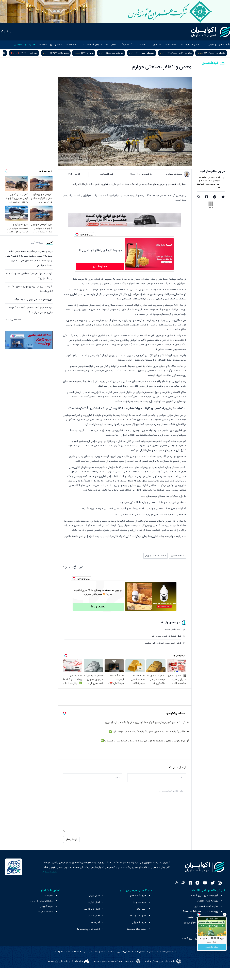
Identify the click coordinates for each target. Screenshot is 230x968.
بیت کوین (66, 53)
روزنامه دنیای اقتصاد (207, 901)
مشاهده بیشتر (14, 319)
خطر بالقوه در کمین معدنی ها (166, 636)
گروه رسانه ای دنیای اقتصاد (204, 895)
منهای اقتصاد (94, 44)
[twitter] (223, 197)
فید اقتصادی (210, 63)
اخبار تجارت (94, 902)
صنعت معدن (178, 555)
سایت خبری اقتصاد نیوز (206, 906)
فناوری (157, 44)
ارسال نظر (71, 839)
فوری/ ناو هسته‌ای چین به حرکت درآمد (33, 299)
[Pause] (129, 608)
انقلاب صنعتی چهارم (155, 555)
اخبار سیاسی (94, 915)
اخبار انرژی (141, 909)
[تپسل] (77, 234)
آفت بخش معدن (172, 629)
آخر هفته (95, 922)
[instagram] (220, 883)
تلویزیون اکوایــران (22, 44)
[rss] (176, 883)
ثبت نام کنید (211, 947)
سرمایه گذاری (100, 266)
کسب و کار (126, 44)
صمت (142, 44)
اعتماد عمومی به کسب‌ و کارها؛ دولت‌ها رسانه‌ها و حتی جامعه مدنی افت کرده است (208, 182)
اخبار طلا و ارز (139, 902)
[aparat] (183, 883)
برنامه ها (74, 44)
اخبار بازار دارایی (92, 909)
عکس (58, 44)
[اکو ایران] (210, 32)
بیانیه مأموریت (45, 911)
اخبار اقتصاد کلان (138, 895)
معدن (113, 44)
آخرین (49, 242)
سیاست (172, 44)
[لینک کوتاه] (81, 567)
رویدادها (47, 44)
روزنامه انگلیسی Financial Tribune (200, 911)
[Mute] (133, 608)
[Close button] (224, 914)
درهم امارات (97, 53)
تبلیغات (49, 895)
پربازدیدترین (36, 242)
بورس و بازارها (192, 44)
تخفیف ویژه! (98, 606)
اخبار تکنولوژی (139, 922)
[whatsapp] (198, 197)
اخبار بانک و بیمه (137, 915)
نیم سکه (184, 53)
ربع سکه (153, 53)
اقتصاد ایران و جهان (219, 44)
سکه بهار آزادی (218, 53)
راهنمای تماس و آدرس (41, 901)
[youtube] (205, 883)
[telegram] (214, 197)
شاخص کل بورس (31, 53)
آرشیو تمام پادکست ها (88, 929)
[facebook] (206, 197)
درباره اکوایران (46, 906)
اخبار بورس (94, 895)
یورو (125, 53)
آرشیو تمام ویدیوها (136, 929)
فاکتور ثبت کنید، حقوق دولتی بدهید (163, 643)
